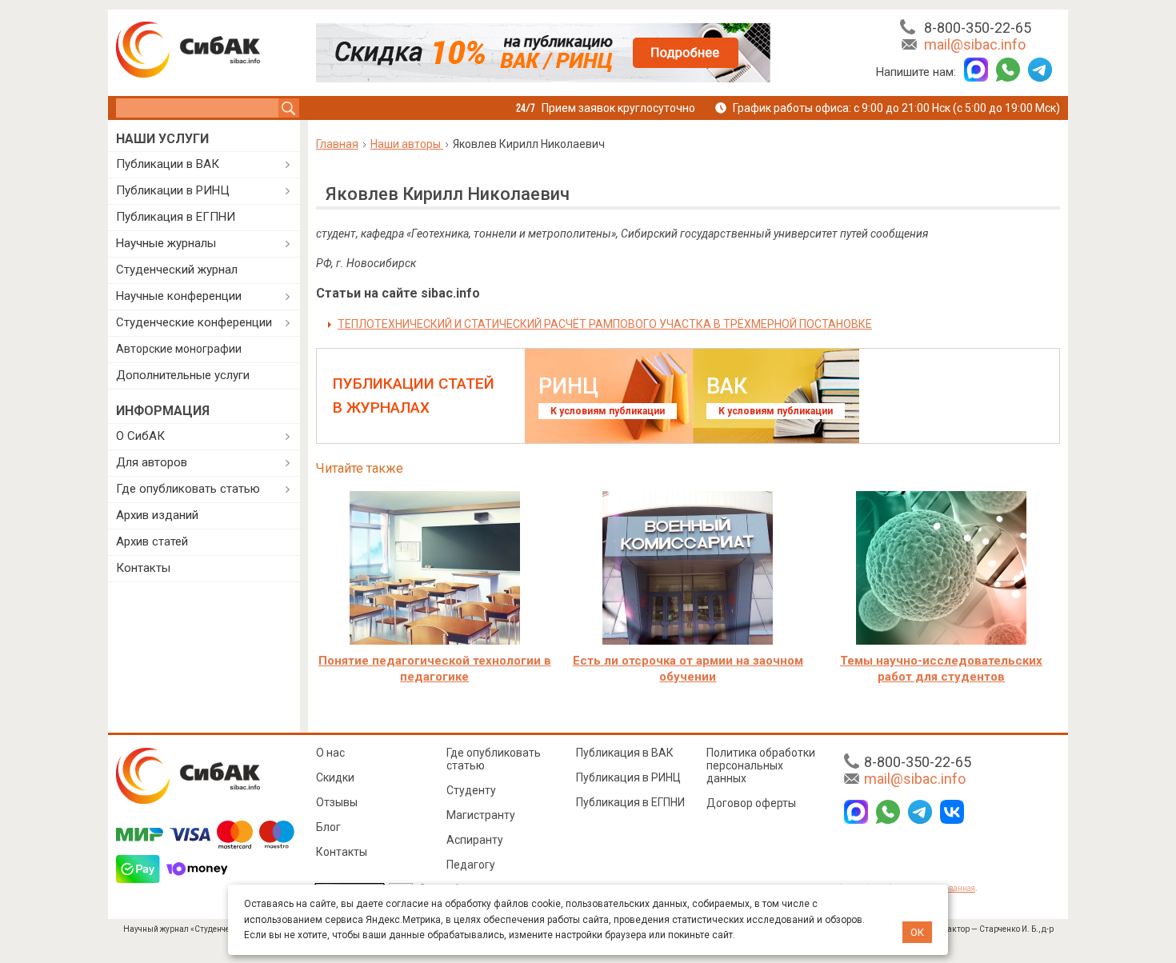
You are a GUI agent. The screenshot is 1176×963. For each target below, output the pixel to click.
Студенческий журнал (177, 269)
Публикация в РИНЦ (628, 777)
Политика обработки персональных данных (760, 765)
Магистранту (480, 815)
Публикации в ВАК (167, 164)
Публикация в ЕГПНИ (175, 217)
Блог (328, 827)
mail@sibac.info (975, 44)
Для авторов (151, 462)
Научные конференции (179, 296)
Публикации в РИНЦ (173, 190)
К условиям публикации (607, 411)
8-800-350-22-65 (977, 27)
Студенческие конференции (194, 322)
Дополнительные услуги (183, 375)
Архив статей (152, 541)
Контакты (143, 568)
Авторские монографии (179, 348)
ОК (917, 932)
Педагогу (470, 864)
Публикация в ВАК (625, 752)
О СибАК (140, 436)
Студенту (471, 790)
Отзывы (337, 802)
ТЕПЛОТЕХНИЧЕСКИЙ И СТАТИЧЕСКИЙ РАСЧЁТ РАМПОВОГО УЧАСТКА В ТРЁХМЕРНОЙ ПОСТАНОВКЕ (605, 324)
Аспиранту (474, 839)
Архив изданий (157, 515)
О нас (330, 752)
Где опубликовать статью (188, 489)
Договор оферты (751, 803)
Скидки (335, 777)
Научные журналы (166, 243)
